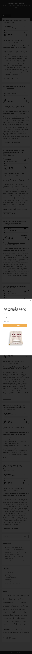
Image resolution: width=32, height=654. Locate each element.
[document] (16, 327)
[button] (30, 300)
